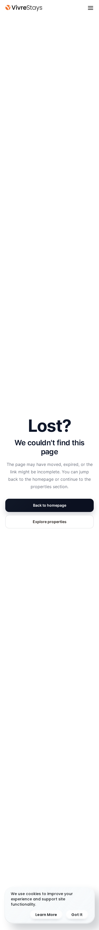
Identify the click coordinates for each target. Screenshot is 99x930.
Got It (77, 914)
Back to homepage (49, 505)
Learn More (46, 914)
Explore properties (50, 521)
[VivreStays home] (23, 8)
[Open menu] (90, 8)
